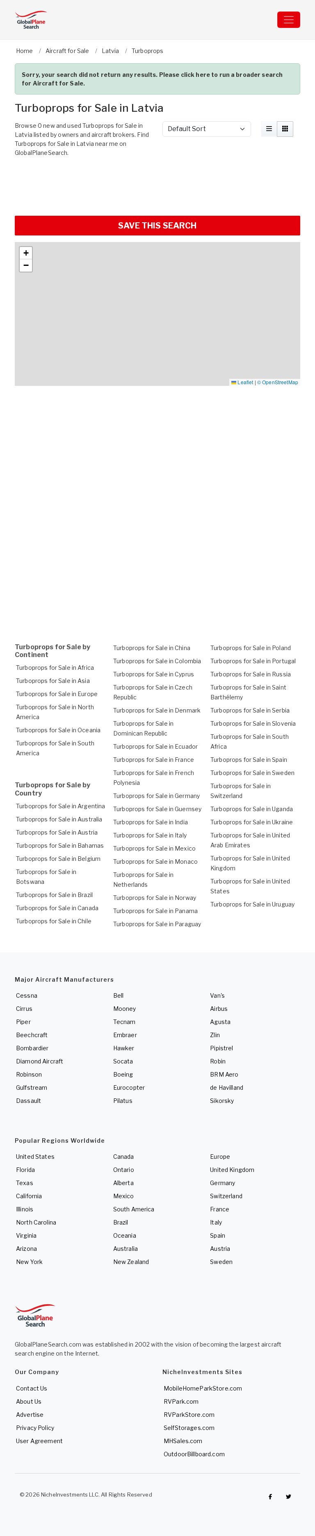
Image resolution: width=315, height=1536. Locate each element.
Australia (125, 1248)
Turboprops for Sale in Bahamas (60, 845)
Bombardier (32, 1048)
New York (29, 1261)
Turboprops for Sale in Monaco (155, 861)
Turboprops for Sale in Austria (57, 832)
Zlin (215, 1034)
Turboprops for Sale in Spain (248, 759)
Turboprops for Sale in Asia (53, 680)
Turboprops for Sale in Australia (59, 819)
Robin (218, 1061)
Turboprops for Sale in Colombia (157, 660)
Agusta (220, 1021)
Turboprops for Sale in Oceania (58, 729)
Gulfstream (31, 1087)
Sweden (221, 1261)
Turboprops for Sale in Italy (150, 835)
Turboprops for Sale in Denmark (157, 710)
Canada (123, 1156)
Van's (217, 995)
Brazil (120, 1222)
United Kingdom (232, 1169)
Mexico (123, 1195)
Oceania (124, 1235)
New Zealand (131, 1261)
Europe (220, 1156)
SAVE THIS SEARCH (157, 226)
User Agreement (39, 1440)
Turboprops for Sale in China (151, 647)
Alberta (123, 1182)
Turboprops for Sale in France (153, 759)
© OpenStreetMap (277, 381)
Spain (217, 1235)
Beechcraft (32, 1034)
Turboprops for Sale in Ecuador (155, 746)
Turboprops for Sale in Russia (250, 674)
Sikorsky (222, 1100)
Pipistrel (221, 1048)
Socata (123, 1061)
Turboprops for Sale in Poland (250, 647)
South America (134, 1209)
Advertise (29, 1414)
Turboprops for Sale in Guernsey (157, 808)
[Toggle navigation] (288, 20)
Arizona (26, 1248)
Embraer (125, 1034)
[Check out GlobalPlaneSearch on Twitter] (288, 1496)
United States (35, 1156)
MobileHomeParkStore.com (203, 1388)
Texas (24, 1182)
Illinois (24, 1209)
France (219, 1209)
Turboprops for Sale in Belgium (58, 858)
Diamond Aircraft (39, 1061)
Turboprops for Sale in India (150, 822)
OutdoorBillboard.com (194, 1454)
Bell (118, 995)
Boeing (123, 1074)
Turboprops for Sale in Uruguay (252, 904)
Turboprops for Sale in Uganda (251, 808)
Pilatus (122, 1100)
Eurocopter (129, 1087)
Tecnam (124, 1021)
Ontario (123, 1169)
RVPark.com (181, 1401)
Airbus (219, 1008)
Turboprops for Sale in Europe (57, 693)
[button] (26, 253)
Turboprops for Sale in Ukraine (251, 822)
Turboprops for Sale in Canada (57, 907)
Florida (25, 1169)
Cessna (26, 995)
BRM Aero (224, 1074)
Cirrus (24, 1008)
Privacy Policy (35, 1427)
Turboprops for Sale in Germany (156, 795)
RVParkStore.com (189, 1414)
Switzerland (226, 1195)
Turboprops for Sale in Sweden (252, 772)
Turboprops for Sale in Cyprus (153, 674)
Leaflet (244, 381)
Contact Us (31, 1388)
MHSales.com (183, 1440)
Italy (216, 1222)
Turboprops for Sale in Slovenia (253, 723)
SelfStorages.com (189, 1427)
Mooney (124, 1008)
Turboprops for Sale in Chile (53, 921)
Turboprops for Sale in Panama (155, 910)
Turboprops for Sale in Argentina (60, 806)
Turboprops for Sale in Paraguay (157, 923)
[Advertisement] (157, 185)
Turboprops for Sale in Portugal (253, 660)
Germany (222, 1182)
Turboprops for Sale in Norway (154, 897)
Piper (23, 1021)
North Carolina (36, 1222)
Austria (220, 1248)
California (29, 1195)
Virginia (26, 1235)
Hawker (124, 1048)
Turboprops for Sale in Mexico (154, 848)
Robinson (29, 1074)
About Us (28, 1401)
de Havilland (226, 1087)
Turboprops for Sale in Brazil (54, 894)
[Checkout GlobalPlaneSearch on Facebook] (270, 1496)
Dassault (28, 1100)
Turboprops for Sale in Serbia (250, 710)
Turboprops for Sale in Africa (55, 667)
